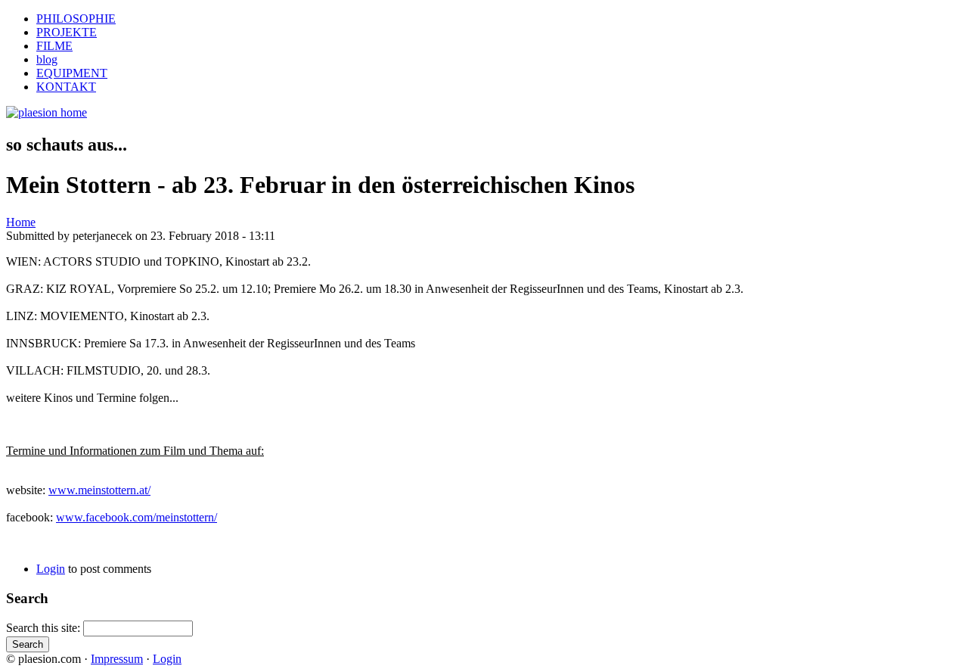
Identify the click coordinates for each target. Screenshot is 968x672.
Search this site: (44, 627)
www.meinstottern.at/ (99, 490)
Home (21, 222)
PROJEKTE (66, 32)
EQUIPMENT (71, 73)
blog (46, 59)
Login (50, 568)
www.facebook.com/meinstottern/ (136, 517)
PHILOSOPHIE (76, 18)
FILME (54, 45)
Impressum (117, 658)
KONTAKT (66, 86)
